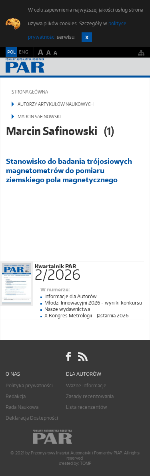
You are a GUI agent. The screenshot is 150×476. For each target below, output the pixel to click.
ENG (23, 52)
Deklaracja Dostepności (32, 418)
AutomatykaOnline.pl (49, 66)
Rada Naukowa (22, 407)
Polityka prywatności (29, 385)
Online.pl (75, 437)
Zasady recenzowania (90, 396)
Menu (136, 66)
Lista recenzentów (86, 407)
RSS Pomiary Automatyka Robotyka (82, 357)
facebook (68, 357)
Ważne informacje (86, 385)
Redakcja (16, 396)
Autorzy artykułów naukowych (56, 104)
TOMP (85, 463)
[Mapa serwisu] (141, 53)
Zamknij (87, 37)
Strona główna (30, 92)
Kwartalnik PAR (57, 271)
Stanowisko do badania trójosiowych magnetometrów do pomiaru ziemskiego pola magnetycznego (69, 170)
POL (11, 52)
